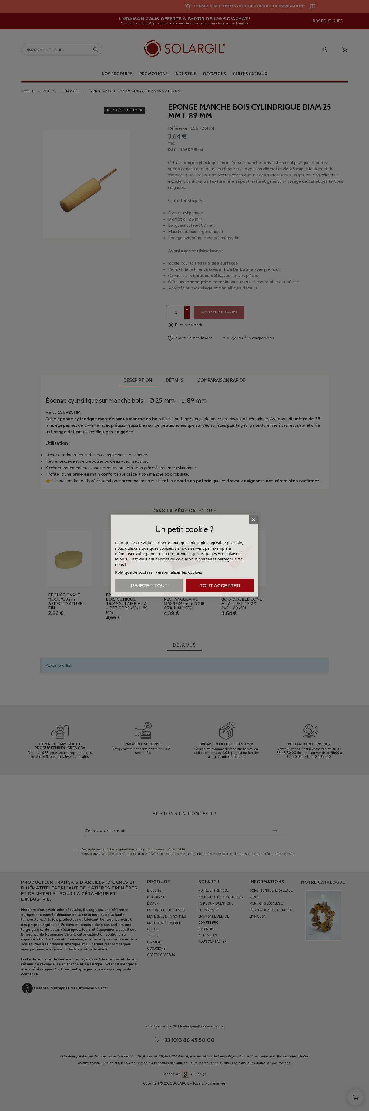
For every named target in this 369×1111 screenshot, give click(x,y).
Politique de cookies (133, 572)
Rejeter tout (149, 585)
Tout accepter (220, 585)
